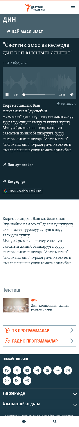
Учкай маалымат (25, 32)
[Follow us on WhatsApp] (7, 381)
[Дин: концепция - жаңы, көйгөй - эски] (16, 305)
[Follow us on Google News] (47, 370)
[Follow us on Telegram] (37, 370)
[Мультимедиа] (24, 421)
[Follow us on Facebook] (7, 370)
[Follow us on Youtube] (27, 370)
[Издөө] (54, 421)
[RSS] (17, 381)
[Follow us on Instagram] (68, 370)
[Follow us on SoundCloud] (57, 370)
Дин (34, 300)
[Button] (14, 183)
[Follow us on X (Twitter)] (17, 370)
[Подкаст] (27, 381)
